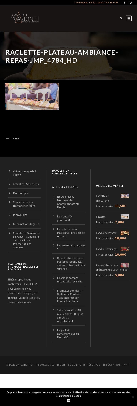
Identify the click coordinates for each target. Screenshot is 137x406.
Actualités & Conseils (26, 184)
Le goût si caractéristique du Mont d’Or (68, 333)
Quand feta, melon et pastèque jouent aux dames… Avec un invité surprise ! (71, 263)
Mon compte (21, 193)
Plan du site (20, 215)
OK (68, 400)
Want (127, 364)
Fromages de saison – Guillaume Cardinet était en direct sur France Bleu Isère (70, 296)
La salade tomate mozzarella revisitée (69, 279)
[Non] (132, 397)
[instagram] (131, 2)
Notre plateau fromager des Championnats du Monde (68, 202)
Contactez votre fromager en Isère (24, 203)
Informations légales (26, 224)
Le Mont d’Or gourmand (65, 218)
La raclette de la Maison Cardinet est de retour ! (71, 232)
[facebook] (124, 2)
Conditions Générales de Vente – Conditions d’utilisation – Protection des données (26, 240)
